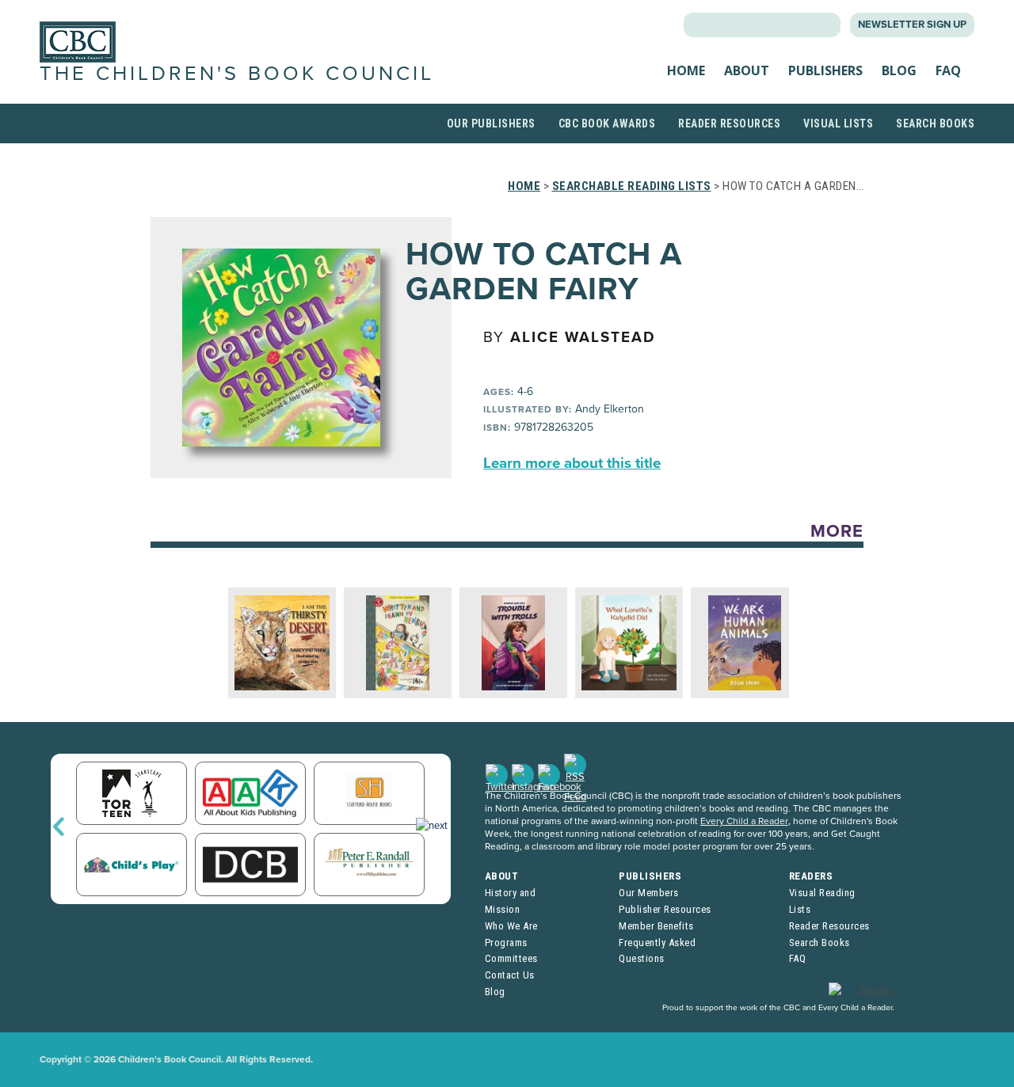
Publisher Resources (665, 909)
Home (686, 70)
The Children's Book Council (237, 74)
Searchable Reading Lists (631, 186)
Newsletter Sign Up (912, 24)
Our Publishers (491, 123)
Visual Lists (838, 123)
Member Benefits (656, 926)
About (746, 70)
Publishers (825, 70)
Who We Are (511, 926)
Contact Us (510, 975)
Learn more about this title (572, 463)
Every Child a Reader (744, 821)
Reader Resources (729, 123)
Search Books (935, 123)
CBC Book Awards (607, 123)
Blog (899, 70)
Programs (506, 942)
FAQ (948, 70)
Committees (511, 958)
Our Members (649, 893)
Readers (811, 876)
